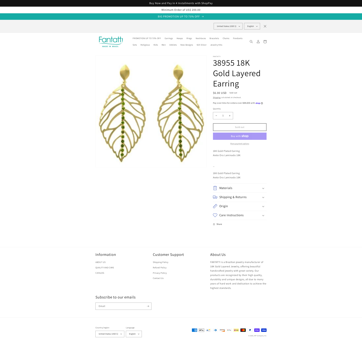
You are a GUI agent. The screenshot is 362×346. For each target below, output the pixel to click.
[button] (251, 41)
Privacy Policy (160, 272)
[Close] (265, 26)
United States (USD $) (108, 333)
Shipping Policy (160, 262)
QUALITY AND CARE (104, 267)
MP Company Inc (260, 336)
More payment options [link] (239, 143)
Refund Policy (160, 267)
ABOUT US (100, 262)
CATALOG (99, 272)
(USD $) (226, 26)
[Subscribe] (148, 306)
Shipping (217, 97)
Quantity (217, 108)
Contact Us (158, 278)
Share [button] (219, 224)
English (250, 26)
